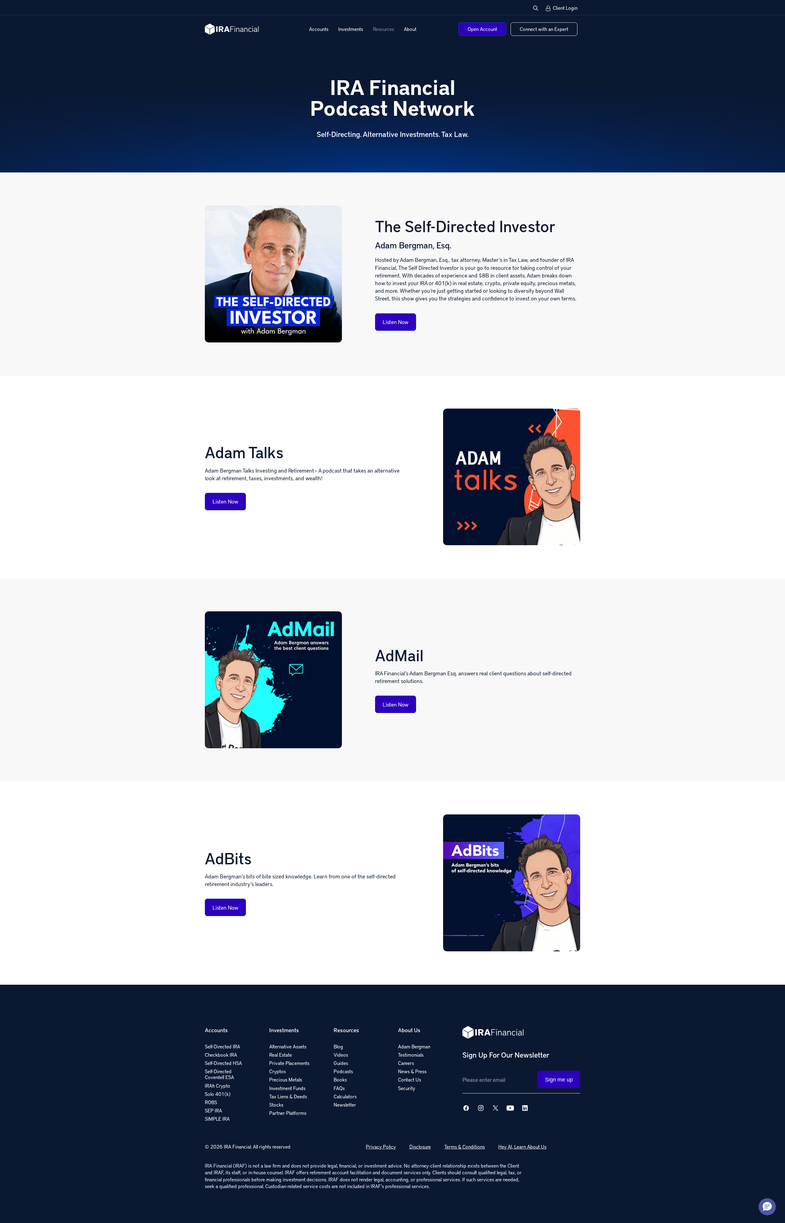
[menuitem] (319, 29)
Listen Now (395, 321)
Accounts (318, 29)
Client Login (565, 8)
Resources (383, 29)
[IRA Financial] (232, 29)
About (410, 29)
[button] (535, 8)
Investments (350, 29)
